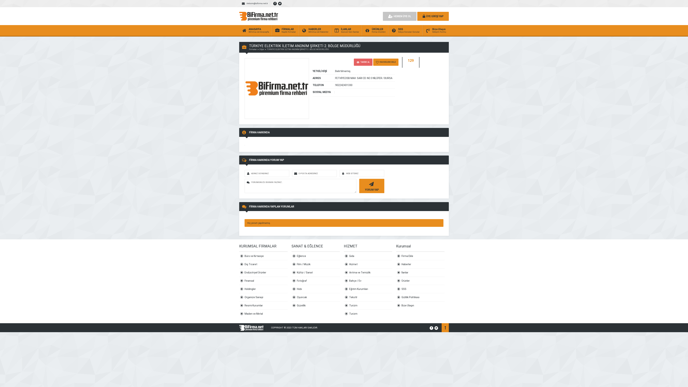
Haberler (406, 264)
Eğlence (301, 256)
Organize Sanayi (254, 297)
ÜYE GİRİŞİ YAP (434, 16)
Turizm (353, 305)
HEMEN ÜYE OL (402, 16)
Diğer (261, 49)
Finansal (249, 280)
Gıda (351, 256)
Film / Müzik (303, 264)
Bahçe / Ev (355, 280)
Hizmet (353, 264)
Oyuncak (302, 297)
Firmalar (253, 49)
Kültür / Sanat (305, 272)
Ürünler (406, 280)
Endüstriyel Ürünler (255, 272)
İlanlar (405, 272)
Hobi (299, 289)
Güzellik (301, 305)
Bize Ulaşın (408, 305)
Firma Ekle (407, 256)
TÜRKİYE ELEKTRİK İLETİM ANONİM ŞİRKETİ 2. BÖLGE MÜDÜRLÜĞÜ (298, 49)
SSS (404, 289)
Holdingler (250, 289)
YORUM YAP (372, 189)
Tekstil (353, 297)
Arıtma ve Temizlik (360, 272)
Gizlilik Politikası (410, 297)
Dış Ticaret (251, 264)
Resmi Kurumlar (254, 305)
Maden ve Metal (254, 313)
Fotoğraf (302, 280)
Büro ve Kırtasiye (254, 256)
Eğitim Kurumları (358, 289)
